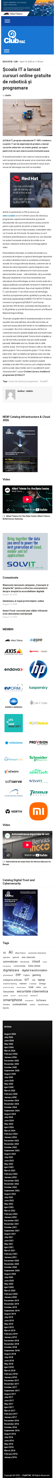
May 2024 (8, 1124)
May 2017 (8, 1404)
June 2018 (9, 1361)
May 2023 (8, 1164)
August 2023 (10, 1154)
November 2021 (11, 1224)
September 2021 (11, 1231)
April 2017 (9, 1407)
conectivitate (20, 966)
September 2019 (11, 1311)
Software (41, 1000)
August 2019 (10, 1314)
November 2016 (11, 1424)
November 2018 (11, 1344)
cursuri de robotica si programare (23, 381)
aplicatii (16, 957)
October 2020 (10, 1267)
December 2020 (11, 1261)
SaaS (45, 987)
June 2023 (9, 1161)
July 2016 (8, 1437)
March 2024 (9, 1131)
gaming (36, 975)
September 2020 (11, 1270)
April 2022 (9, 1207)
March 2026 (9, 1051)
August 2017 (10, 1394)
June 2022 (9, 1200)
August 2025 (10, 1074)
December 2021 (11, 1220)
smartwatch (29, 1001)
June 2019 (9, 1320)
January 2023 (10, 1177)
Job (33, 980)
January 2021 (10, 1257)
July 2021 (8, 1237)
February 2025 (10, 1094)
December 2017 (11, 1380)
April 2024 (9, 1127)
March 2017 (9, 1411)
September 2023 (11, 1150)
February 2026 (10, 1054)
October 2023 (10, 1147)
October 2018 (10, 1347)
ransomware (21, 987)
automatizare (10, 961)
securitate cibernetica (32, 991)
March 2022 (9, 1211)
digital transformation (34, 970)
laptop (41, 979)
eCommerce (8, 975)
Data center (34, 965)
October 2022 (10, 1187)
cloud (36, 961)
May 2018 (8, 1364)
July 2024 (8, 1117)
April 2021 (9, 1247)
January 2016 (10, 1457)
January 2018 (10, 1377)
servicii (13, 996)
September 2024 (11, 1111)
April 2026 (9, 1047)
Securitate (8, 991)
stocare (6, 1004)
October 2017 (10, 1387)
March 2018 (9, 1370)
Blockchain (24, 962)
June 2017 (9, 1400)
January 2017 (10, 1417)
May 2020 (8, 1284)
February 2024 (10, 1134)
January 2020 (10, 1297)
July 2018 (8, 1357)
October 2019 (10, 1307)
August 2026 (10, 1034)
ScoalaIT (44, 381)
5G (4, 953)
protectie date (8, 987)
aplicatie (6, 957)
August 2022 (10, 1194)
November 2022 (11, 1184)
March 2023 (9, 1170)
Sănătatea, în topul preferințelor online (23, 601)
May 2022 (8, 1204)
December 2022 (11, 1181)
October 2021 (10, 1227)
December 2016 (11, 1420)
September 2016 (11, 1430)
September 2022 (11, 1190)
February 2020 (10, 1294)
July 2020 (8, 1277)
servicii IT (34, 996)
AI (11, 952)
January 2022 (10, 1217)
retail (31, 987)
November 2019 (11, 1304)
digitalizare (11, 970)
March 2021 (9, 1250)
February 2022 (10, 1214)
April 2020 (9, 1287)
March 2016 (9, 1450)
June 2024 (9, 1120)
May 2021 (8, 1244)
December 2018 (11, 1340)
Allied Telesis (20, 953)
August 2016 (10, 1434)
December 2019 (11, 1300)
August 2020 (10, 1274)
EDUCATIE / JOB (10, 62)
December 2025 (11, 1061)
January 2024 (10, 1137)
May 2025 (8, 1084)
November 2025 (11, 1064)
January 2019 (10, 1337)
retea (38, 987)
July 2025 (8, 1077)
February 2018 (10, 1374)
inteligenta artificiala (12, 980)
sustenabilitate (19, 1004)
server (5, 996)
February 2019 (10, 1334)
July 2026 (8, 1037)
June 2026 (9, 1040)
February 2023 (10, 1174)
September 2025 (11, 1070)
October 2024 (10, 1107)
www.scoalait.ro (10, 216)
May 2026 (8, 1044)
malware (23, 983)
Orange (42, 983)
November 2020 (11, 1264)
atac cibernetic (28, 957)
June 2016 (9, 1440)
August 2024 (10, 1114)
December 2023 (11, 1140)
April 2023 (9, 1167)
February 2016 (10, 1454)
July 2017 (8, 1397)
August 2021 (10, 1234)
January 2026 (10, 1057)
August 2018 (10, 1354)
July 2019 (8, 1317)
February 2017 (10, 1414)
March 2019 (9, 1330)
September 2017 (11, 1390)
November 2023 (11, 1144)
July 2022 (8, 1197)
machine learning (10, 984)
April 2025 (9, 1087)
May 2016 (8, 1444)
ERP (18, 975)
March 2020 (9, 1290)
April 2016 (9, 1447)
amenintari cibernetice (37, 953)
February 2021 (10, 1254)
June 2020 (9, 1281)
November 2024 (11, 1104)
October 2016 (10, 1427)
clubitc (8, 95)
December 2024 (11, 1100)
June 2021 (9, 1240)
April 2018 (9, 1367)
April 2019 (9, 1327)
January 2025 (10, 1097)
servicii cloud (23, 996)
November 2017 (11, 1384)
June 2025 (9, 1081)
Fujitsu (27, 975)
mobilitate (32, 984)
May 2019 (8, 1324)
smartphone (12, 1000)
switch (32, 1004)
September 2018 (11, 1350)
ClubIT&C (26, 1475)
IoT (27, 979)
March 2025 (9, 1090)
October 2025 (10, 1067)
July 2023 (8, 1157)
